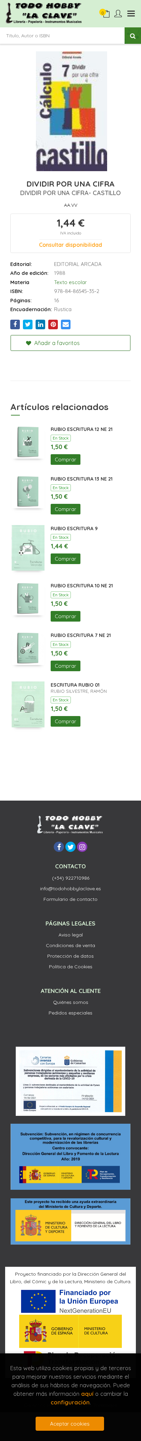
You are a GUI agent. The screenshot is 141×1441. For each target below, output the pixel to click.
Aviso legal (71, 935)
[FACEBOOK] (59, 847)
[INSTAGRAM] (82, 847)
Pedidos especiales (70, 1013)
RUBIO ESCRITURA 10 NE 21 (82, 586)
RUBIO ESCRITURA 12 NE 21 (82, 429)
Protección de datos (70, 956)
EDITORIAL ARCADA (78, 264)
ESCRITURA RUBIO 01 (75, 685)
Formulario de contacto (70, 899)
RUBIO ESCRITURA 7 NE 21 (81, 635)
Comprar (65, 459)
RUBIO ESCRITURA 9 (74, 528)
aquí (87, 1393)
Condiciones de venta (70, 945)
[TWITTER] (70, 847)
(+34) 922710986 (70, 878)
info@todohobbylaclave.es (70, 888)
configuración (70, 1402)
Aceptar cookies (70, 1423)
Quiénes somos (70, 1002)
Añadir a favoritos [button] (56, 343)
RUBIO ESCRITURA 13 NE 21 (82, 479)
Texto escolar (70, 282)
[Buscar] (133, 35)
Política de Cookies (70, 967)
